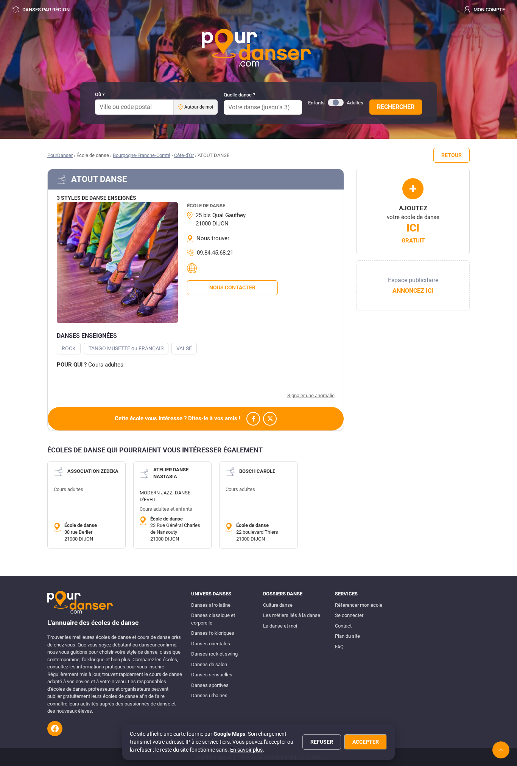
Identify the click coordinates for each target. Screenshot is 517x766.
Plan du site (347, 636)
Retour (451, 155)
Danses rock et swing (214, 654)
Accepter (365, 742)
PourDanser (60, 155)
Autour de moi (198, 107)
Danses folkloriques (212, 633)
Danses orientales (210, 643)
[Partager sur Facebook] (253, 419)
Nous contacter (232, 287)
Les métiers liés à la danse (291, 615)
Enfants (316, 103)
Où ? (99, 94)
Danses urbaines (209, 695)
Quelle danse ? (239, 95)
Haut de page (500, 749)
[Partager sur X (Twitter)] (270, 419)
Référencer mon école (358, 605)
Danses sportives (210, 685)
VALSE (184, 348)
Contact (343, 626)
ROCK (69, 348)
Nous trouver (212, 238)
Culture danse (278, 605)
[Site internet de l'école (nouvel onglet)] (193, 268)
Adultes (355, 103)
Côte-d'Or (184, 155)
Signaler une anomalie (311, 395)
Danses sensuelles (211, 674)
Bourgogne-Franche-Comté (141, 155)
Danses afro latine (210, 605)
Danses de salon (209, 664)
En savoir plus (246, 750)
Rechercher (395, 106)
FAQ (339, 646)
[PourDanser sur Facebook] (54, 728)
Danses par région (45, 9)
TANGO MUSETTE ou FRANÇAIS (126, 348)
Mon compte (488, 9)
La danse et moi (280, 626)
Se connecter (349, 615)
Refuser (321, 742)
